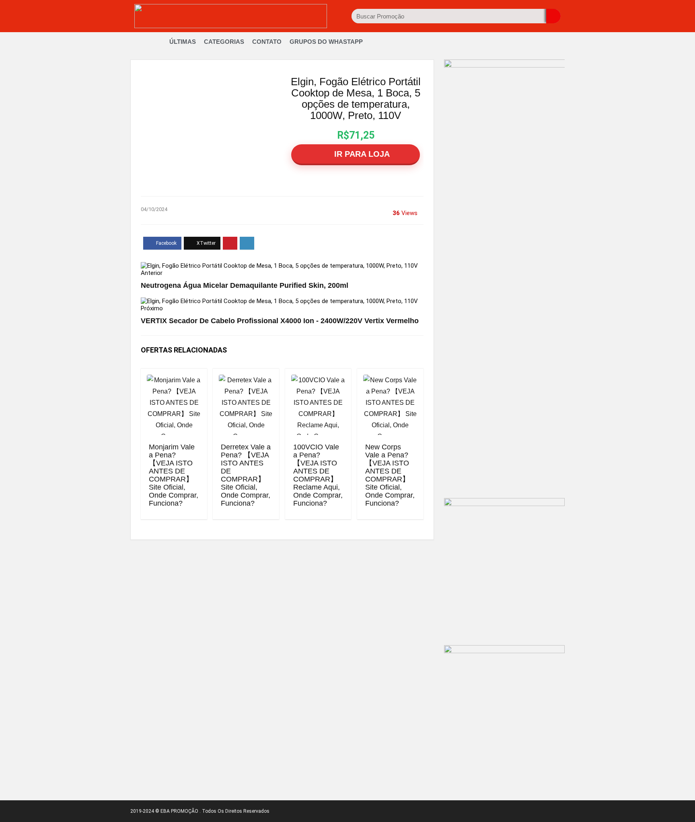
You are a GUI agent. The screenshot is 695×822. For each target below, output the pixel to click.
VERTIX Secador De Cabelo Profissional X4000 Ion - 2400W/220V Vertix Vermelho (280, 321)
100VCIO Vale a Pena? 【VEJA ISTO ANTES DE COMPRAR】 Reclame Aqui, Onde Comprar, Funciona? (318, 475)
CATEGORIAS (224, 41)
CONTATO (267, 41)
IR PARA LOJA (361, 154)
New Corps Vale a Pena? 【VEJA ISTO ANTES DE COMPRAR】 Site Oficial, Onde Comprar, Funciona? (390, 475)
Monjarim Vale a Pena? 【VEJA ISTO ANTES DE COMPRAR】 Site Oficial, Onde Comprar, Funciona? (173, 475)
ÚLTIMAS (182, 41)
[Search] (553, 16)
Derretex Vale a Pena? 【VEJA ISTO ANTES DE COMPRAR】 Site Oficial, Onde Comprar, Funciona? (246, 475)
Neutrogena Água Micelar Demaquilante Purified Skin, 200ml (244, 285)
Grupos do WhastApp (326, 41)
